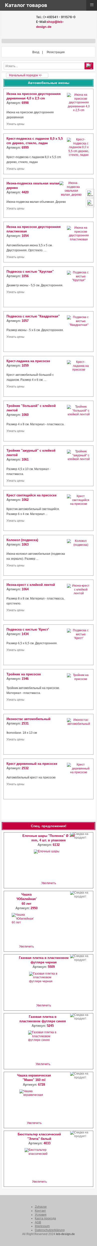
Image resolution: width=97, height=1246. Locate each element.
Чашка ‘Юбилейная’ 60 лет (26, 899)
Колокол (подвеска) (22, 540)
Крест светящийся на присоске (31, 495)
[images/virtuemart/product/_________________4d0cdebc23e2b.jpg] (79, 331)
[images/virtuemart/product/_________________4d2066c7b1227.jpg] (79, 510)
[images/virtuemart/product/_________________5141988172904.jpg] (79, 734)
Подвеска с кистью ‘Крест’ (27, 629)
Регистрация (56, 52)
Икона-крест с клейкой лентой (30, 585)
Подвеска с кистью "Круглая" (30, 271)
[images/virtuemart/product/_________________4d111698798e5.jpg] (79, 465)
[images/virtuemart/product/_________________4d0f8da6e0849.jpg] (79, 286)
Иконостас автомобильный (28, 719)
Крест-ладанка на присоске (28, 361)
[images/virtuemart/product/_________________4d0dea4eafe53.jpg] (79, 644)
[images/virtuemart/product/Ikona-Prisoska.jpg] (79, 109)
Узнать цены (15, 124)
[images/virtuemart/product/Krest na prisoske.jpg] (79, 779)
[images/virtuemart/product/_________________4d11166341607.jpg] (79, 421)
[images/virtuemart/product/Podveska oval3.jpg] (79, 198)
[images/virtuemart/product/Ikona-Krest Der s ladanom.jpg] (79, 153)
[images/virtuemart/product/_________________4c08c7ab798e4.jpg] (79, 689)
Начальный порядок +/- (25, 75)
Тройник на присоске (23, 674)
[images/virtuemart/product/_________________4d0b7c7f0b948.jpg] (79, 600)
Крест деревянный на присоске (31, 764)
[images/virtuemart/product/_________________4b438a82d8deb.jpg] (79, 242)
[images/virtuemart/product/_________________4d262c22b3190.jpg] (79, 376)
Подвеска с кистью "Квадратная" (33, 316)
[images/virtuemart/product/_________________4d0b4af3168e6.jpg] (79, 555)
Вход (35, 52)
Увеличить (48, 883)
